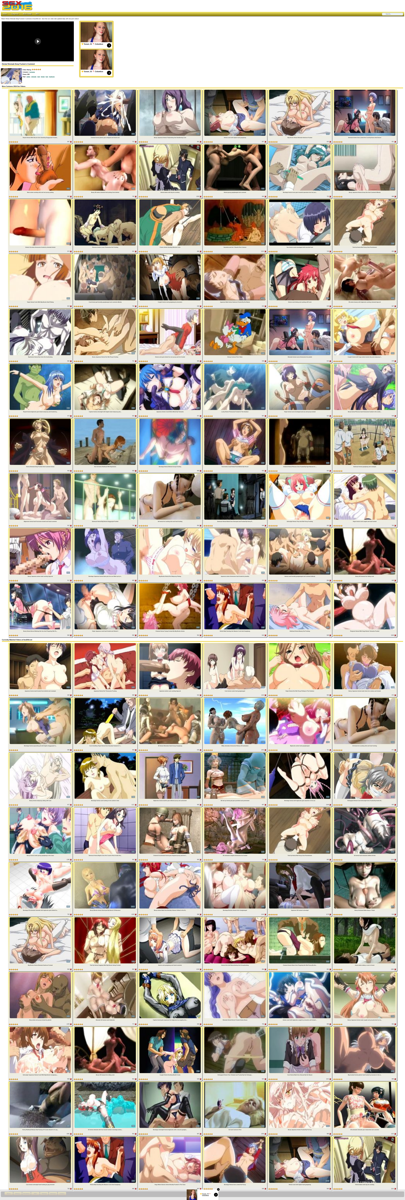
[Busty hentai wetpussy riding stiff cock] (40, 753)
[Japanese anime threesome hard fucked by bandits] (235, 529)
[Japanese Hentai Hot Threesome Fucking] (105, 643)
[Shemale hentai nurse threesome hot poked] (300, 309)
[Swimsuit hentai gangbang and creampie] (364, 419)
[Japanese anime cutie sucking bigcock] (170, 643)
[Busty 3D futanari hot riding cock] (364, 529)
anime (28, 76)
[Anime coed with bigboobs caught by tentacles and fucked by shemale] (300, 972)
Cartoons (32, 72)
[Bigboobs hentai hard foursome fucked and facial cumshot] (40, 474)
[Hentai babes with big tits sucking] (170, 145)
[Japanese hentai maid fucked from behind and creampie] (40, 643)
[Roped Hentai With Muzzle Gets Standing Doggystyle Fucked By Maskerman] (40, 90)
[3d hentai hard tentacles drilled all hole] (364, 808)
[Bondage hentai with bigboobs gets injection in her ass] (300, 753)
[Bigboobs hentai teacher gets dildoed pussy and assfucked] (170, 753)
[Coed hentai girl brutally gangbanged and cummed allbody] (105, 254)
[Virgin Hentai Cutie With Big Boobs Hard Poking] (40, 254)
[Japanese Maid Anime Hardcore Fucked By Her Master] (235, 254)
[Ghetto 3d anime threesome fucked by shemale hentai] (40, 200)
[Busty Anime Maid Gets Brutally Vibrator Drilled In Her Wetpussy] (170, 863)
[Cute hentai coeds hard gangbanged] (235, 643)
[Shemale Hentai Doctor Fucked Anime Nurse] (235, 972)
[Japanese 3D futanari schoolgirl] (300, 863)
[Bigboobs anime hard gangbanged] (300, 698)
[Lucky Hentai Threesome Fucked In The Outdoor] (235, 364)
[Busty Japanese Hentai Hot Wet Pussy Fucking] (105, 309)
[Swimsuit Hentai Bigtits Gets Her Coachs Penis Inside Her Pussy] (105, 808)
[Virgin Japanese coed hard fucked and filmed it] (105, 584)
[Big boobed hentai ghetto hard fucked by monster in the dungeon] (364, 1027)
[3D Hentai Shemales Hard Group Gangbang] (170, 698)
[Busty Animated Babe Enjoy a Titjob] (364, 863)
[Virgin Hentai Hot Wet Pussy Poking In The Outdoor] (300, 643)
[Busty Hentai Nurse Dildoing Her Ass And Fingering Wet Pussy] (40, 584)
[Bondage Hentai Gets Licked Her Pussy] (235, 1137)
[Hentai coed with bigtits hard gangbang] (235, 90)
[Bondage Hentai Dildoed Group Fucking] (170, 419)
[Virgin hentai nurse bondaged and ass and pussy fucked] (300, 364)
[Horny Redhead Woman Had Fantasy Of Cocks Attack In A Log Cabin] (40, 1082)
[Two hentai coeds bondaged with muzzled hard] (300, 200)
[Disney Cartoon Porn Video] (235, 309)
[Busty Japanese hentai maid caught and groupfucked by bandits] (364, 972)
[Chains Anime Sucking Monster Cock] (170, 200)
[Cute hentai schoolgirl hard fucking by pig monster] (40, 1137)
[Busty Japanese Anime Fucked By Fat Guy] (300, 1082)
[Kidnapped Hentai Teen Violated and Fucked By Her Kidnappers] (235, 1027)
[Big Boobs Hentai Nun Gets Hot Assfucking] (40, 309)
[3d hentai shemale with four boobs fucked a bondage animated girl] (105, 1082)
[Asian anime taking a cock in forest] (364, 918)
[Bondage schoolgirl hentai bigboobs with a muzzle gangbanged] (170, 1082)
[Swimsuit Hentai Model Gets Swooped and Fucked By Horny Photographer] (235, 474)
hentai (43, 76)
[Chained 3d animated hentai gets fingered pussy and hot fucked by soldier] (170, 808)
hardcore (52, 76)
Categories (14, 14)
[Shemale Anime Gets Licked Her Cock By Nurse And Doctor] (364, 90)
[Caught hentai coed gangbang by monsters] (170, 254)
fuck (47, 76)
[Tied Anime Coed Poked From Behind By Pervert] (235, 419)
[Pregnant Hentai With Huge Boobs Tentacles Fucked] (364, 584)
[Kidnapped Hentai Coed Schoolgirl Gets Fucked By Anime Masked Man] (364, 753)
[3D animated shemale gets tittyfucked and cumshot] (364, 1082)
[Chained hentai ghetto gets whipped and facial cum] (105, 90)
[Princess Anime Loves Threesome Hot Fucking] (105, 200)
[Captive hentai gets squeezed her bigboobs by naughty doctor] (170, 972)
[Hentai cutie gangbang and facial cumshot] (170, 918)
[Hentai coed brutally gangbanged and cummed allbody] (300, 529)
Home (5, 14)
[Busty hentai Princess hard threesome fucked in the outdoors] (364, 364)
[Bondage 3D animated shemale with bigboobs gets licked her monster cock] (40, 863)
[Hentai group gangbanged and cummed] (235, 145)
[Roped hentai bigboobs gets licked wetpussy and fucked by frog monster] (40, 364)
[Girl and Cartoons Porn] (235, 1082)
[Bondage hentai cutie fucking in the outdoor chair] (105, 753)
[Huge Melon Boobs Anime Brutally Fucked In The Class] (170, 1137)
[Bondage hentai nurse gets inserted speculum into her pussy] (300, 145)
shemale (33, 76)
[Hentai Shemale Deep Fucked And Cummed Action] (40, 419)
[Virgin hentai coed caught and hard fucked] (364, 474)
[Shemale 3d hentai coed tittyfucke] (105, 972)
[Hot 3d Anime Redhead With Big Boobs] (105, 419)
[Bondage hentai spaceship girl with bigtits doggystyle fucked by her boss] (40, 698)
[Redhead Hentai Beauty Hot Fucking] (300, 584)
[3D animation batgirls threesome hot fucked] (235, 808)
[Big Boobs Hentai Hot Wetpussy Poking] (170, 529)
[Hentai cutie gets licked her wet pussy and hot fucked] (170, 309)
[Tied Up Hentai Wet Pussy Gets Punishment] (364, 200)
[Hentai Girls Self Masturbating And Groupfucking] (235, 918)
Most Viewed (27, 14)
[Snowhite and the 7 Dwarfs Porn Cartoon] (235, 200)
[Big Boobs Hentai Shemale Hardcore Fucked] (300, 90)
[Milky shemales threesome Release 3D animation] (235, 698)
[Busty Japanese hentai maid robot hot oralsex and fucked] (364, 643)
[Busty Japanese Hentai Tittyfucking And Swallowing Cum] (170, 90)
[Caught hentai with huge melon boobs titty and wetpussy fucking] (364, 309)
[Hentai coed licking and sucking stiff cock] (300, 254)
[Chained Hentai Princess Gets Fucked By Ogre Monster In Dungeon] (300, 419)
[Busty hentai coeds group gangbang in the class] (40, 808)
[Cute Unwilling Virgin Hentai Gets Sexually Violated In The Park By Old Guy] (105, 698)
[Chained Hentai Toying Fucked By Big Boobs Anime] (170, 584)
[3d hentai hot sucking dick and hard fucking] (170, 474)
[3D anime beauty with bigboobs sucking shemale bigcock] (364, 254)
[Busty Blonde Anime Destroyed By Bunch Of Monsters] (105, 863)
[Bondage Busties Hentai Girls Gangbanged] (235, 863)
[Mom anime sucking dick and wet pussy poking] (40, 145)
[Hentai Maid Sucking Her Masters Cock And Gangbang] (235, 584)
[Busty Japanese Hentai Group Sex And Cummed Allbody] (364, 145)
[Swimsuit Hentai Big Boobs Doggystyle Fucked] (105, 474)
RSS (37, 14)
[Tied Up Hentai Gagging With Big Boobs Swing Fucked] (105, 918)
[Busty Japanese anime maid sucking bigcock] (40, 529)
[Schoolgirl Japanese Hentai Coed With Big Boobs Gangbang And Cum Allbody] (40, 1027)
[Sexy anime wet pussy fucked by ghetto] (40, 972)
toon (38, 76)
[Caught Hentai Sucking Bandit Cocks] (170, 1027)
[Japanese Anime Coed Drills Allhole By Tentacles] (170, 364)
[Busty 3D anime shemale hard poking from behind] (105, 145)
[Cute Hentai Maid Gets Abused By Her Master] (300, 1027)
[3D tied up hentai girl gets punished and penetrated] (235, 753)
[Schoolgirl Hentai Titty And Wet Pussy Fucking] (300, 474)
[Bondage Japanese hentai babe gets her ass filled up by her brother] (105, 529)
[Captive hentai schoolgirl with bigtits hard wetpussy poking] (105, 364)
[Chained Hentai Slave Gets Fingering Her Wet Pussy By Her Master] (300, 918)
